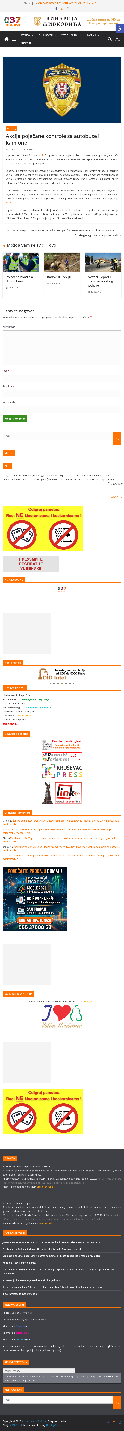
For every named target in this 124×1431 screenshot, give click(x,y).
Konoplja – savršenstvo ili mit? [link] (19, 1262)
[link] (120, 28)
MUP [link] (41, 155)
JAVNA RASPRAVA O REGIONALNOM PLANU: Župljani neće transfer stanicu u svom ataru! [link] (66, 5)
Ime (6, 371)
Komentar (10, 326)
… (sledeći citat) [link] (116, 497)
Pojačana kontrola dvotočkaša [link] (19, 279)
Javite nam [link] (8, 1346)
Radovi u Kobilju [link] (59, 277)
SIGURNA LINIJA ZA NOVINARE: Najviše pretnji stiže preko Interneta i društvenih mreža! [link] (58, 230)
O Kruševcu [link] (46, 35)
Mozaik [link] (91, 35)
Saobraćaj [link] (11, 128)
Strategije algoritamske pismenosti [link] (98, 235)
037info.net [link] (28, 149)
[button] (31, 35)
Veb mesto (9, 402)
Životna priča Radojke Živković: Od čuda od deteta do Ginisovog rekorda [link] (42, 1249)
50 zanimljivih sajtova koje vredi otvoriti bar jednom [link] (31, 1280)
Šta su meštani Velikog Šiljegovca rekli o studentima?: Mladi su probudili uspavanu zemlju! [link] (52, 1287)
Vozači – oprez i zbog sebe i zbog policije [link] (100, 281)
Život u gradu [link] (69, 35)
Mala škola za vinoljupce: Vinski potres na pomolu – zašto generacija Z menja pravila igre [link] (51, 1255)
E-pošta (8, 386)
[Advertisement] (27, 633)
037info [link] (25, 35)
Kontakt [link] (26, 42)
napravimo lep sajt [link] (51, 1346)
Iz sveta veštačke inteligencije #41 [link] (21, 1293)
